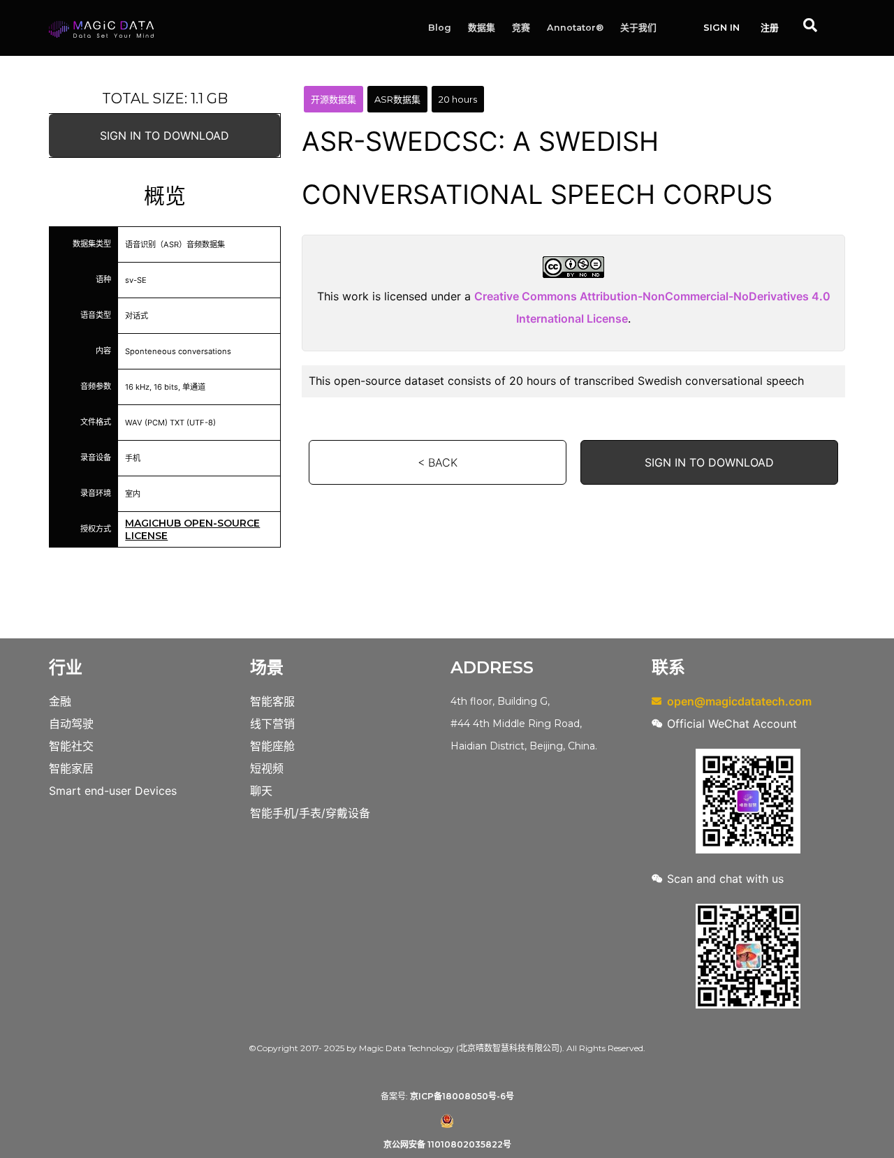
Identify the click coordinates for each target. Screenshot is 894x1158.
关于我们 (638, 27)
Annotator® (575, 27)
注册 (770, 27)
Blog (439, 27)
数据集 (481, 27)
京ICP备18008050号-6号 (462, 1096)
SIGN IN (721, 27)
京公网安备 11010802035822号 (447, 1144)
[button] (164, 135)
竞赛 (521, 27)
